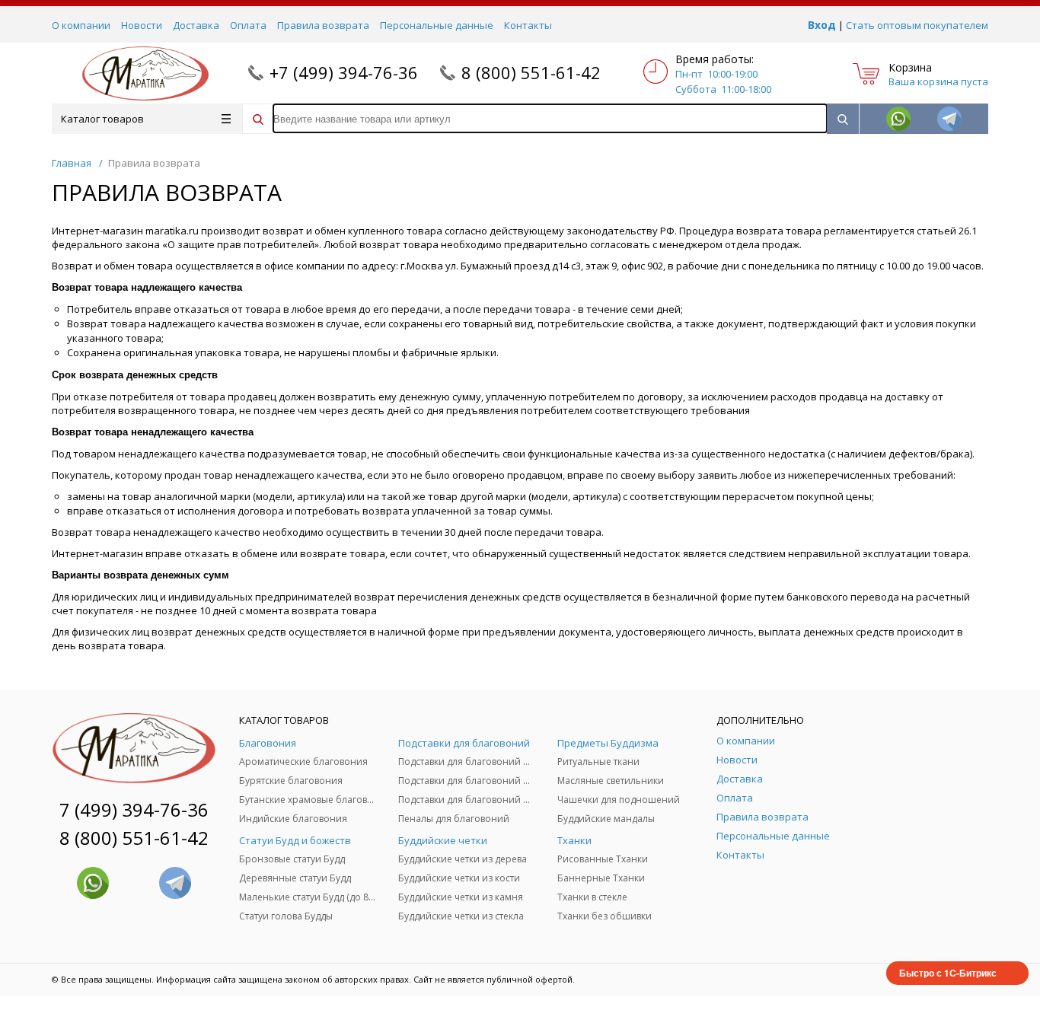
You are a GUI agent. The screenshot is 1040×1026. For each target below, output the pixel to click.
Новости (141, 25)
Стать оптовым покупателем (917, 25)
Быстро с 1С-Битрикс (948, 973)
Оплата (248, 25)
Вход (822, 25)
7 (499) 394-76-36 (134, 809)
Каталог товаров (102, 119)
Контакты (528, 25)
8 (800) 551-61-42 (531, 72)
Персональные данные (436, 25)
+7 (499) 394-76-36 (344, 72)
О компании (81, 25)
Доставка (196, 25)
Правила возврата (323, 25)
